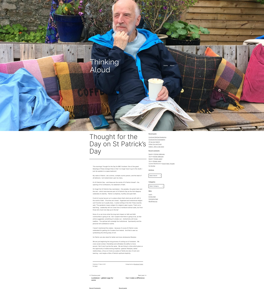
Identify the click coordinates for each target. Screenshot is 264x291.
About (172, 65)
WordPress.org (153, 201)
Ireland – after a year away (156, 146)
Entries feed (152, 196)
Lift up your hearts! (154, 142)
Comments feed (153, 199)
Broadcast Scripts (138, 264)
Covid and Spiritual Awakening (157, 137)
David (95, 266)
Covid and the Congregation (157, 139)
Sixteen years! (158, 159)
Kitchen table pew (159, 154)
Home (165, 65)
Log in (150, 194)
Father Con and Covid (155, 144)
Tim (150, 156)
